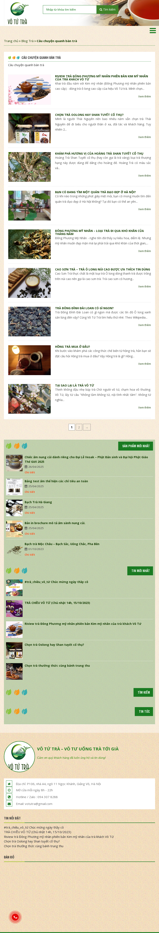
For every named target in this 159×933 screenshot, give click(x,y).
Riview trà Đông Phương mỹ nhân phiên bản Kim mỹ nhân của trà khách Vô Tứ (101, 77)
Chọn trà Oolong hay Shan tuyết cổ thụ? (89, 115)
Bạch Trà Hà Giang (38, 502)
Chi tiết (30, 472)
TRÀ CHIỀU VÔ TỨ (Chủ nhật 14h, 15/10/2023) (57, 603)
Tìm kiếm (109, 9)
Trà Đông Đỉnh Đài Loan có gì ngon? (84, 308)
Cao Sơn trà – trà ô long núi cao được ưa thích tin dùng (102, 269)
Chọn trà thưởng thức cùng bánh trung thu (57, 666)
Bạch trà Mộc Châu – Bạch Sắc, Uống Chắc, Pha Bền (62, 544)
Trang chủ (11, 41)
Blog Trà (27, 41)
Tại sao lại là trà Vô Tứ (74, 385)
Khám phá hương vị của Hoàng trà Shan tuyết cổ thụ (99, 153)
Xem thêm (144, 96)
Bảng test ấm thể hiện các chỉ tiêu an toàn (56, 481)
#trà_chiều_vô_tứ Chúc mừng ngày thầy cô (56, 582)
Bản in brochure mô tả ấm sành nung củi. (55, 523)
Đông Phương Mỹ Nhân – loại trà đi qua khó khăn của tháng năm (99, 232)
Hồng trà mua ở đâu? (72, 347)
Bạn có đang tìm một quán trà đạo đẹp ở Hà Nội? (95, 192)
